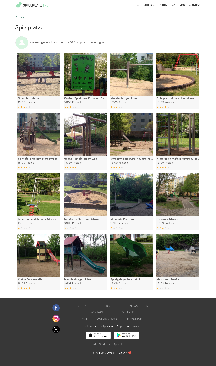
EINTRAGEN (149, 5)
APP (174, 5)
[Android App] (126, 338)
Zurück (20, 17)
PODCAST (83, 306)
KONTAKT (97, 312)
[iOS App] (98, 338)
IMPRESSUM (134, 318)
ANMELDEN (194, 5)
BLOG (183, 5)
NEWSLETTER (139, 306)
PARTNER (163, 5)
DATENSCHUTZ (107, 318)
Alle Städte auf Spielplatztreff (112, 344)
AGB (85, 318)
